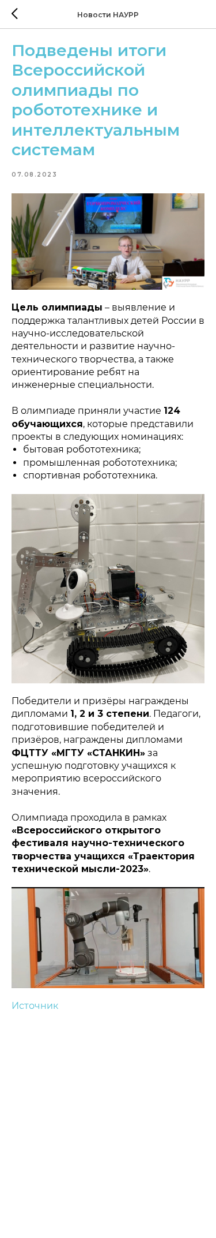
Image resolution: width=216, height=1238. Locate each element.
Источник (35, 1005)
